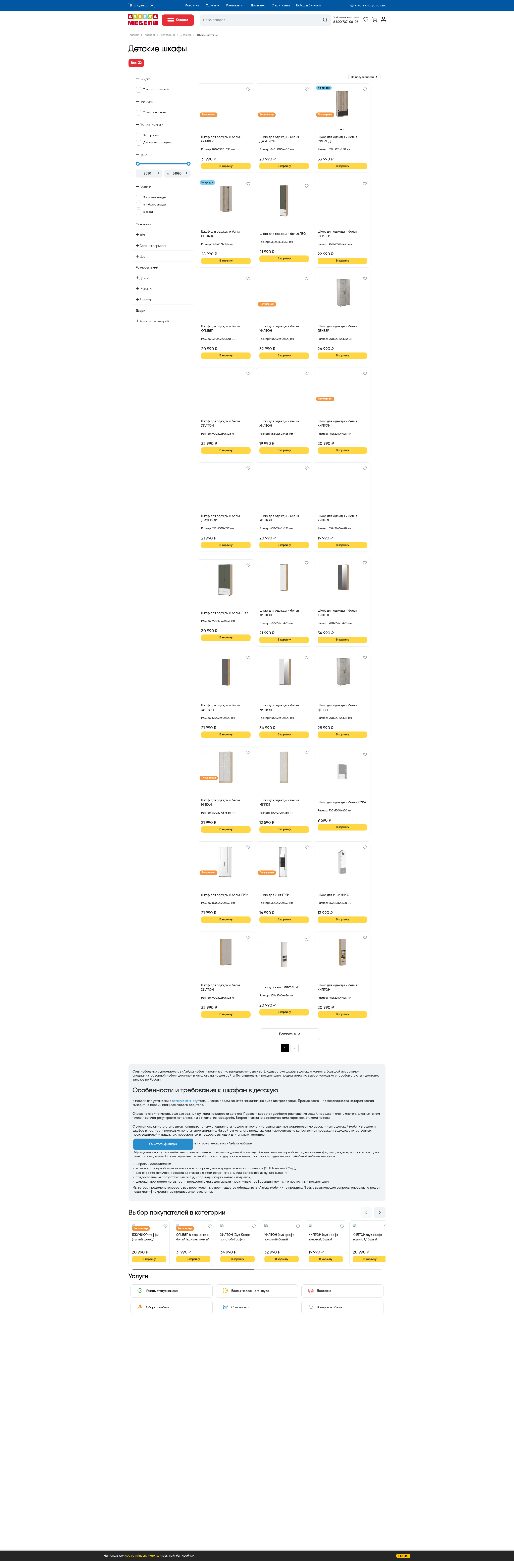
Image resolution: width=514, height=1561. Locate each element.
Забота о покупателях (346, 17)
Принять (403, 1555)
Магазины (192, 5)
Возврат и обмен (329, 1307)
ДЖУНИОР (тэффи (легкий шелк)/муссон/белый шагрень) (145, 1237)
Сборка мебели (157, 1307)
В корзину (226, 166)
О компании (281, 5)
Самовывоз (240, 1307)
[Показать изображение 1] (341, 129)
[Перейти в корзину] (374, 21)
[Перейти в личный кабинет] (383, 21)
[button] (248, 90)
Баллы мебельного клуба (250, 1291)
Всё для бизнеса (308, 5)
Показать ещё (289, 1034)
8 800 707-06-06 (345, 22)
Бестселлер (208, 114)
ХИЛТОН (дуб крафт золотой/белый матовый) (279, 1237)
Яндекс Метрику (148, 1555)
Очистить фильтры (163, 1144)
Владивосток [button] (143, 5)
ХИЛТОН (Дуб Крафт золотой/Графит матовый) (235, 1237)
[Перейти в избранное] (366, 21)
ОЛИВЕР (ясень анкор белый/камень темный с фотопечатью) (193, 1237)
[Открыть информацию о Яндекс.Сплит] (215, 154)
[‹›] (342, 107)
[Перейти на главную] (143, 24)
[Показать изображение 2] (343, 129)
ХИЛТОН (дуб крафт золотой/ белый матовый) (367, 1237)
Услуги (211, 5)
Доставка (258, 5)
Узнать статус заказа (370, 5)
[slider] (138, 164)
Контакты (233, 5)
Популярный (325, 114)
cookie (129, 1555)
